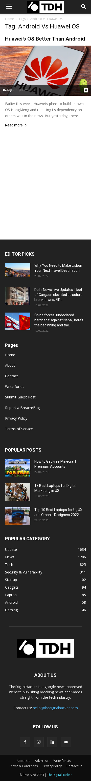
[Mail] (66, 742)
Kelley (7, 90)
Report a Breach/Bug (22, 407)
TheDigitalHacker (59, 775)
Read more (14, 125)
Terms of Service (19, 428)
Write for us (14, 386)
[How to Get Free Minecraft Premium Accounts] (17, 468)
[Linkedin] (52, 742)
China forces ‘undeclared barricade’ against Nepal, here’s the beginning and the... (58, 320)
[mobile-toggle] (9, 7)
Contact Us (74, 766)
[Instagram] (39, 742)
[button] (84, 7)
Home (9, 19)
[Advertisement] (45, 191)
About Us (23, 761)
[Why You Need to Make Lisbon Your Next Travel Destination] (17, 270)
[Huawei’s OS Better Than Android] (45, 71)
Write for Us (62, 761)
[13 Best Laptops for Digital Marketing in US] (17, 492)
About (10, 365)
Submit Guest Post (20, 397)
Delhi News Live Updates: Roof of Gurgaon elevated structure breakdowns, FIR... (58, 295)
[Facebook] (25, 742)
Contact (11, 375)
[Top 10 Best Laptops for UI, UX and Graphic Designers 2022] (17, 516)
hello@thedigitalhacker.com (55, 707)
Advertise (42, 761)
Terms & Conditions (23, 766)
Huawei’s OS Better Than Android (45, 39)
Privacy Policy (16, 418)
